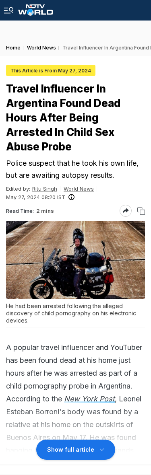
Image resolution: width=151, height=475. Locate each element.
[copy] (141, 211)
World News (79, 188)
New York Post (89, 399)
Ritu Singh (44, 188)
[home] (35, 8)
